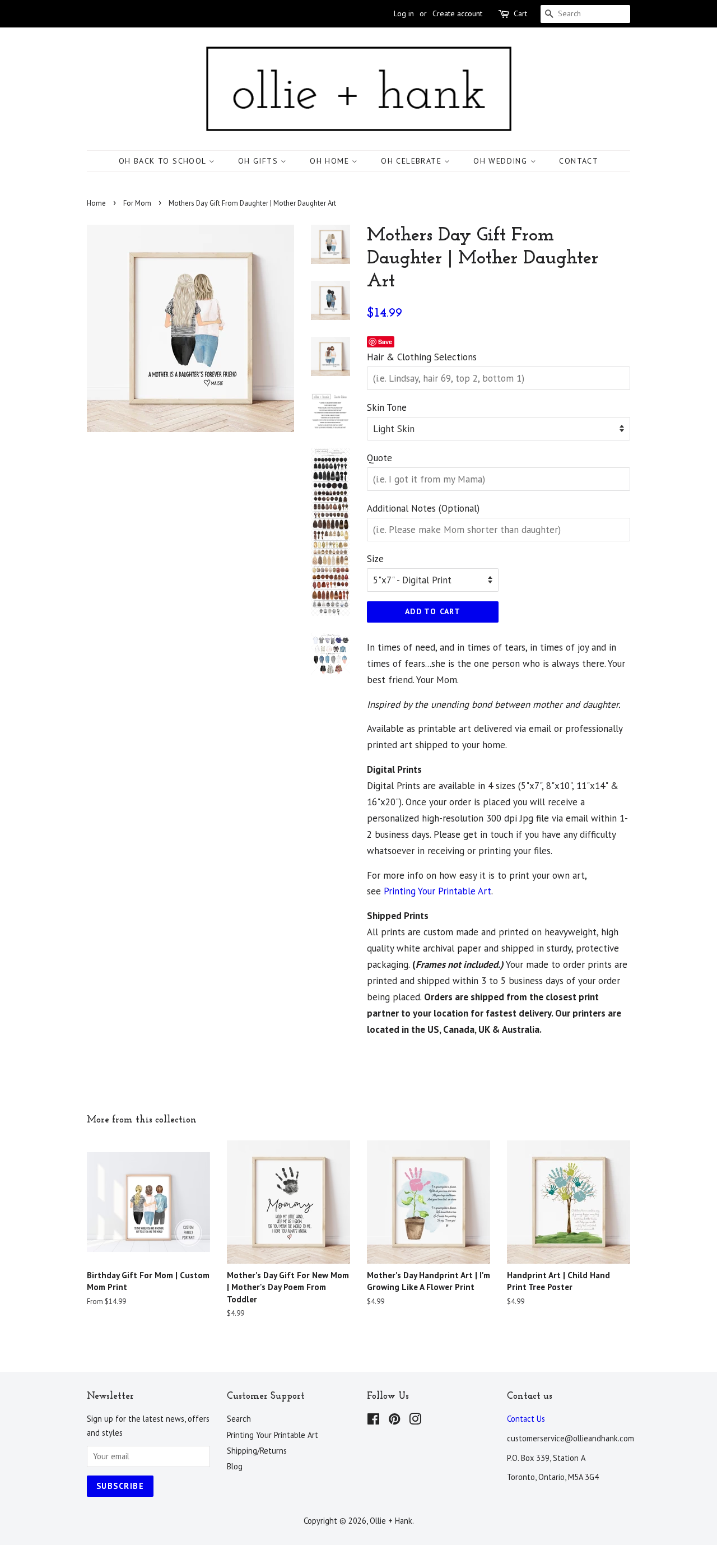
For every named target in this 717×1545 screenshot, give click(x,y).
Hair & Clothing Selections (422, 357)
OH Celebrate (412, 161)
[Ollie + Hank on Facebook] (373, 1421)
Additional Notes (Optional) (423, 508)
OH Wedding (501, 161)
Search (239, 1418)
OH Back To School (164, 161)
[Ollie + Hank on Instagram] (415, 1421)
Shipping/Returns (257, 1450)
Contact (578, 161)
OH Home (331, 161)
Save (385, 341)
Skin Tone (387, 407)
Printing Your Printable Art (437, 891)
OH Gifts (259, 161)
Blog (235, 1466)
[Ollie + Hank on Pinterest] (394, 1421)
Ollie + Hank (391, 1520)
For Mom (137, 203)
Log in (404, 13)
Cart (520, 13)
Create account (457, 13)
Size (375, 559)
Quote (379, 458)
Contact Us (526, 1418)
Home (96, 203)
